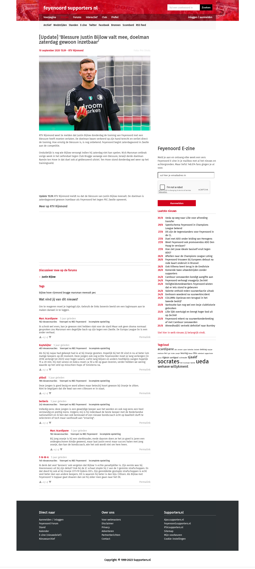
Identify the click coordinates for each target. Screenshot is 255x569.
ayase (185, 349)
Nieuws (65, 17)
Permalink (144, 337)
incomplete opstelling (99, 322)
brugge (66, 292)
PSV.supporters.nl (173, 527)
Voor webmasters (111, 519)
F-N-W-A (44, 457)
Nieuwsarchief (47, 538)
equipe (209, 349)
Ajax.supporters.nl (174, 519)
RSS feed (141, 25)
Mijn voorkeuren (173, 535)
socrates (168, 361)
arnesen (180, 349)
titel (181, 363)
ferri (166, 353)
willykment (179, 366)
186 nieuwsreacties (48, 381)
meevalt (86, 292)
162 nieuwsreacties (48, 322)
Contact (106, 538)
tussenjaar (186, 363)
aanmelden (206, 17)
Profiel (114, 17)
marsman (76, 292)
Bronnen (116, 25)
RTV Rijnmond (58, 206)
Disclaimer (107, 523)
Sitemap (168, 531)
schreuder (183, 358)
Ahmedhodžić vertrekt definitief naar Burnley (190, 325)
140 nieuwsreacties (48, 460)
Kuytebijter (45, 345)
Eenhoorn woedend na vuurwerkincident (187, 294)
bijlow (42, 292)
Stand (42, 527)
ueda (202, 361)
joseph (178, 353)
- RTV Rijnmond (75, 50)
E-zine (83, 25)
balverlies (190, 349)
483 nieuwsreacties (48, 348)
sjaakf (192, 357)
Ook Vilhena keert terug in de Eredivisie (187, 266)
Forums (77, 17)
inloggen (192, 17)
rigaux (165, 357)
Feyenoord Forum (48, 523)
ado (176, 349)
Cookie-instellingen (175, 538)
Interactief (91, 17)
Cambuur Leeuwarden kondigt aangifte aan (189, 277)
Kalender (44, 531)
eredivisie (161, 353)
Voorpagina (50, 17)
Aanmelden (45, 519)
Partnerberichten (111, 535)
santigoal (174, 357)
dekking (203, 349)
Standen (73, 25)
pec (94, 292)
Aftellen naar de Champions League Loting (188, 256)
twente (192, 363)
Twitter (93, 25)
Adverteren (108, 531)
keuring (184, 353)
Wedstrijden (60, 25)
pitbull (42, 377)
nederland (201, 353)
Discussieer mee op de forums (58, 270)
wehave (164, 366)
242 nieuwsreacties (48, 404)
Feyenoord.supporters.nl (177, 523)
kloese (190, 353)
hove (49, 292)
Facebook (104, 25)
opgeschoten (209, 353)
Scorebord (128, 25)
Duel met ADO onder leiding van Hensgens (188, 238)
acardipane (166, 349)
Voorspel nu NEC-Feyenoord (73, 322)
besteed (196, 349)
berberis (43, 401)
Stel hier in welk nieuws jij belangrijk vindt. (181, 332)
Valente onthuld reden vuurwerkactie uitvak (189, 290)
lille (195, 353)
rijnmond (57, 292)
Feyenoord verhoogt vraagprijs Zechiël (186, 280)
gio (169, 353)
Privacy (106, 527)
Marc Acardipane (48, 318)
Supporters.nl (174, 512)
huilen (173, 353)
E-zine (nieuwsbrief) (50, 535)
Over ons (108, 512)
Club (104, 17)
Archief (47, 25)
